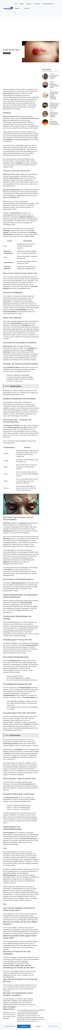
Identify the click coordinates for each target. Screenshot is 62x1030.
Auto (16, 3)
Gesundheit (37, 3)
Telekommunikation (47, 3)
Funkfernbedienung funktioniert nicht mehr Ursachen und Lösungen (54, 105)
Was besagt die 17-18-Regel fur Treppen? (54, 77)
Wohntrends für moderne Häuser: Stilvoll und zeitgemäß (54, 114)
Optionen (38, 1026)
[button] (15, 13)
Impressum (27, 8)
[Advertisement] (31, 27)
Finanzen (29, 3)
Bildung (22, 3)
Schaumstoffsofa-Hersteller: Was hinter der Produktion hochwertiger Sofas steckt (54, 95)
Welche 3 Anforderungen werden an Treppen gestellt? (54, 85)
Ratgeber (17, 8)
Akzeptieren (24, 1026)
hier (37, 1021)
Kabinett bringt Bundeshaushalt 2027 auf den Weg (54, 123)
